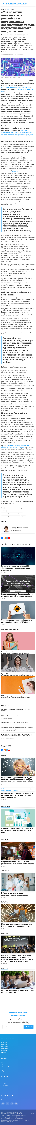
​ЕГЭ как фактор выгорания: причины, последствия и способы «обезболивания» (15, 696)
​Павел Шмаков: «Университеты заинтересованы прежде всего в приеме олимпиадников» (17, 652)
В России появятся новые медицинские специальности (14, 894)
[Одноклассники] (5, 538)
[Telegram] (7, 538)
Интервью (5, 1048)
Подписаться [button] (28, 1026)
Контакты (4, 1083)
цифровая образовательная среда (11, 516)
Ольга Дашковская (7, 54)
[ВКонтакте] (2, 538)
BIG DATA (4, 9)
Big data (4, 1071)
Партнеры (5, 1085)
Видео (4, 1052)
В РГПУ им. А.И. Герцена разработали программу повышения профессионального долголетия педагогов (17, 716)
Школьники (11, 738)
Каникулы (10, 712)
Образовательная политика (10, 1062)
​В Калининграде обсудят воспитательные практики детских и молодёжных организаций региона (17, 728)
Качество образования (14, 724)
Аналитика (5, 1046)
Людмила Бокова (24, 508)
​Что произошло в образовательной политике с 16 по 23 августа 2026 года (17, 830)
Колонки (4, 1044)
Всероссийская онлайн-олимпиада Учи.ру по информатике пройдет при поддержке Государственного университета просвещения (16, 735)
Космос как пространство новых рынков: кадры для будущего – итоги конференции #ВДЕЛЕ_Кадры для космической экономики (17, 958)
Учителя (10, 718)
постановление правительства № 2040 (17, 170)
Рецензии (4, 1050)
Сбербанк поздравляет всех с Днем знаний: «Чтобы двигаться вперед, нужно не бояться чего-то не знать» (17, 780)
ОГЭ (4, 511)
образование (9, 508)
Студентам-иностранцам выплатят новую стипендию (17, 991)
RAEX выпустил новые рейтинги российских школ (14, 722)
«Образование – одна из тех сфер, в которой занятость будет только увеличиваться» (17, 795)
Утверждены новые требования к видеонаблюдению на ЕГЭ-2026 (16, 621)
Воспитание (11, 730)
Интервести (5, 1069)
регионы (10, 511)
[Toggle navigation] (33, 3)
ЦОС (23, 516)
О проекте (5, 1081)
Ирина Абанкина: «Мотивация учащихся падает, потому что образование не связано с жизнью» (17, 674)
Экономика (5, 1065)
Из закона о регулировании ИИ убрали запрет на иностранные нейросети (15, 568)
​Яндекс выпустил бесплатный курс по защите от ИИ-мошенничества (17, 595)
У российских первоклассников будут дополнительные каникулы (15, 709)
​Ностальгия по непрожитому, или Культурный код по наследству (16, 925)
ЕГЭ (16, 508)
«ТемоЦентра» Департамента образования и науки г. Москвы (15, 446)
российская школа (19, 511)
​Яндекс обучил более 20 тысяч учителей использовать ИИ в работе (17, 863)
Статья (12, 9)
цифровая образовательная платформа (12, 514)
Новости (4, 1042)
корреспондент (16, 530)
